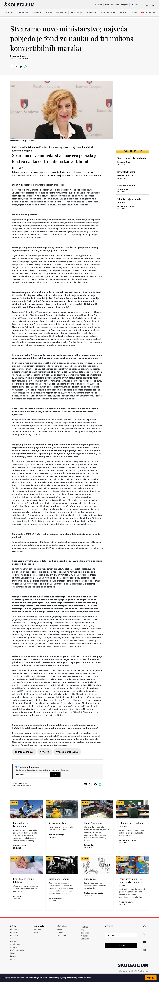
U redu (150, 978)
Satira (123, 12)
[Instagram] (144, 953)
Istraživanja (76, 12)
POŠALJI (121, 945)
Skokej (36, 932)
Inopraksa (91, 12)
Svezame (37, 929)
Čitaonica (115, 5)
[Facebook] (144, 929)
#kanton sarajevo (24, 751)
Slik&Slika (135, 5)
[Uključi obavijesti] (155, 4)
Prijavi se (55, 774)
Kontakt (60, 932)
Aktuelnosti (9, 12)
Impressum (62, 935)
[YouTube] (144, 945)
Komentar (23, 12)
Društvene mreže (108, 12)
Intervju (48, 12)
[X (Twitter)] (144, 937)
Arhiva (13, 959)
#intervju (45, 751)
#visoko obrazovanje (67, 751)
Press (107, 5)
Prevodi (133, 12)
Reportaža (61, 12)
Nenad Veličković (18, 56)
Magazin (124, 5)
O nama (60, 929)
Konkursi (98, 5)
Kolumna (36, 12)
